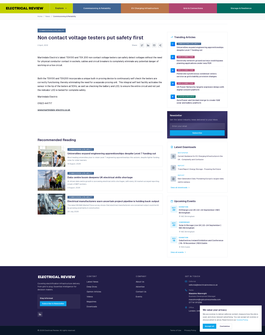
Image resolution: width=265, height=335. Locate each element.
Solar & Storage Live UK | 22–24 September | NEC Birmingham (200, 226)
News (47, 16)
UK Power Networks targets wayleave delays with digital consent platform (200, 88)
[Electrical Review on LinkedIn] (40, 314)
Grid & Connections (193, 8)
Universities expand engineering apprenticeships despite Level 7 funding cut (200, 48)
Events (139, 297)
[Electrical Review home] (25, 8)
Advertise (140, 287)
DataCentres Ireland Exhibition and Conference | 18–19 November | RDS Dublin (201, 241)
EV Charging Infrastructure (145, 8)
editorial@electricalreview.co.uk (203, 285)
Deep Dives (92, 287)
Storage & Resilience (241, 8)
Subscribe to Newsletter (53, 304)
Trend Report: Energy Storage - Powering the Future (199, 169)
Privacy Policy (190, 330)
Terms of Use (175, 330)
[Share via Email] (154, 45)
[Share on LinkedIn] (148, 45)
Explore (59, 8)
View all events (177, 252)
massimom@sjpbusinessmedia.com (205, 299)
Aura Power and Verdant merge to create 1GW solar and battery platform (198, 101)
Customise (225, 326)
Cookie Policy (242, 320)
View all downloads (179, 187)
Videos (90, 297)
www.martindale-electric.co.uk (54, 110)
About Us (140, 282)
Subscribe (197, 133)
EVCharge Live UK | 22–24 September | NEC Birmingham (199, 211)
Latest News (92, 282)
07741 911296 (195, 302)
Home (40, 16)
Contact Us (141, 292)
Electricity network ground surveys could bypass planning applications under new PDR (200, 61)
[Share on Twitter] (142, 45)
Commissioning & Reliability (97, 8)
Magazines (91, 301)
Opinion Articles (94, 292)
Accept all (209, 326)
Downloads (92, 306)
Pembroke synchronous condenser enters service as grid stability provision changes (197, 75)
